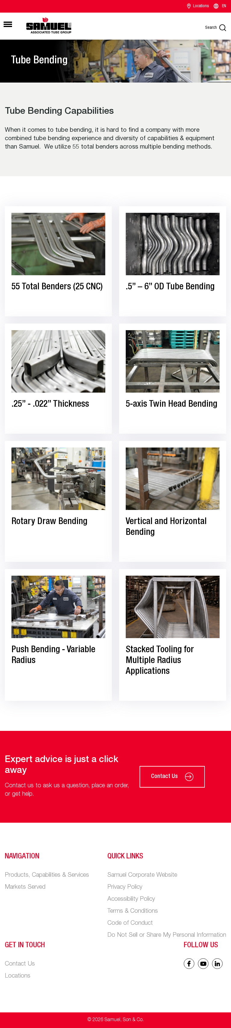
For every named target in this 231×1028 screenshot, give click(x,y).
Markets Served (25, 888)
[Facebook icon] (189, 963)
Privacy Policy (124, 888)
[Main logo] (48, 25)
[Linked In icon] (203, 963)
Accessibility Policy (131, 900)
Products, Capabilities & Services (47, 876)
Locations (201, 6)
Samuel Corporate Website (142, 876)
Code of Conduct (130, 924)
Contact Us (164, 777)
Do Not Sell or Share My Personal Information (166, 936)
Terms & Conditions (132, 912)
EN (224, 6)
